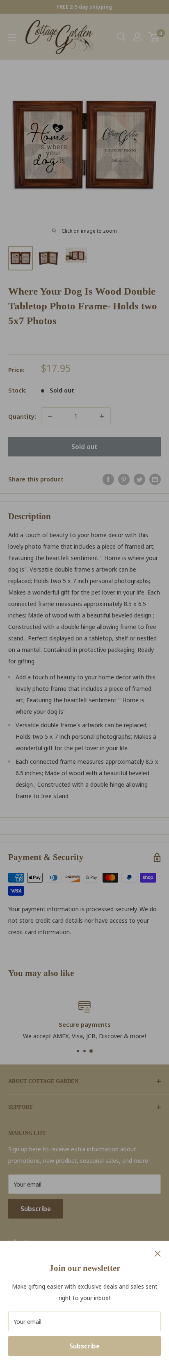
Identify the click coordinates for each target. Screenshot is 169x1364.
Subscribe (84, 1345)
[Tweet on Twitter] (139, 479)
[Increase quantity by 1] (101, 416)
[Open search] (121, 36)
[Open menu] (12, 37)
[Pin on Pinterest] (124, 479)
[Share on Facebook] (108, 479)
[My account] (137, 36)
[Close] (158, 1253)
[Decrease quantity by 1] (50, 416)
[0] (154, 37)
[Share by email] (155, 479)
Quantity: (22, 416)
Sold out (84, 446)
